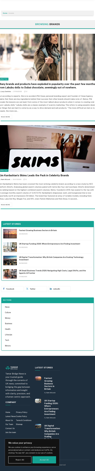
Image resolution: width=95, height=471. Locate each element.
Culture (8, 312)
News (7, 307)
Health (7, 329)
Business (8, 324)
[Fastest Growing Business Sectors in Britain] (10, 233)
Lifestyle (8, 335)
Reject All (20, 460)
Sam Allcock (5, 179)
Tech (7, 340)
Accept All (44, 460)
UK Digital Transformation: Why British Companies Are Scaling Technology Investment (51, 258)
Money (7, 318)
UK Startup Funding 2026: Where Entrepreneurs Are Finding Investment (49, 244)
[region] (32, 452)
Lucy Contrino (6, 91)
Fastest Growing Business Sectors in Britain (38, 230)
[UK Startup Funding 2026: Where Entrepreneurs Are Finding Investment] (10, 247)
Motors (8, 346)
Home (5, 13)
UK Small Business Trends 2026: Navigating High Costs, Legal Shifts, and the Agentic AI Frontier (52, 272)
